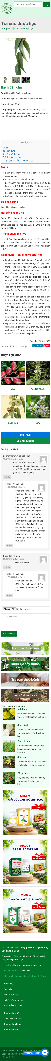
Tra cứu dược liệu (6, 8)
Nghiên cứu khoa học (14, 1000)
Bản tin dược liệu (11, 994)
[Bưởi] (38, 420)
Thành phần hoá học (12, 157)
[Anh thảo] (9, 714)
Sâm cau (21, 757)
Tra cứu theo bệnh (12, 1024)
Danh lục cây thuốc (13, 1018)
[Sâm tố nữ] (9, 730)
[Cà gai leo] (9, 778)
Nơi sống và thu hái (11, 154)
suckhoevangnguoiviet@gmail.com (26, 965)
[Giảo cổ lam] (9, 746)
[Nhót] (13, 386)
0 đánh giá (21, 347)
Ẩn (30, 142)
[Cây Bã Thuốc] (38, 386)
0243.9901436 (23, 970)
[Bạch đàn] (13, 420)
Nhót (13, 389)
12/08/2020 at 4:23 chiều (15, 487)
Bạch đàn (13, 423)
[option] (25, 56)
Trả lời (7, 477)
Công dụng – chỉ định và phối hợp (18, 160)
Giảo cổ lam (23, 741)
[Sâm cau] (9, 762)
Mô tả (5, 148)
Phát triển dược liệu (13, 1005)
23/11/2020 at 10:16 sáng (13, 559)
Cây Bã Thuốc (38, 389)
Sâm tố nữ (22, 725)
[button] (47, 4)
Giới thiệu (8, 989)
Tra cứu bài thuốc (12, 1029)
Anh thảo (22, 709)
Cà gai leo (22, 773)
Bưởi (38, 423)
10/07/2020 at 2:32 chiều (13, 459)
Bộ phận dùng (9, 151)
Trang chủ (8, 983)
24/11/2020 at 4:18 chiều (15, 577)
